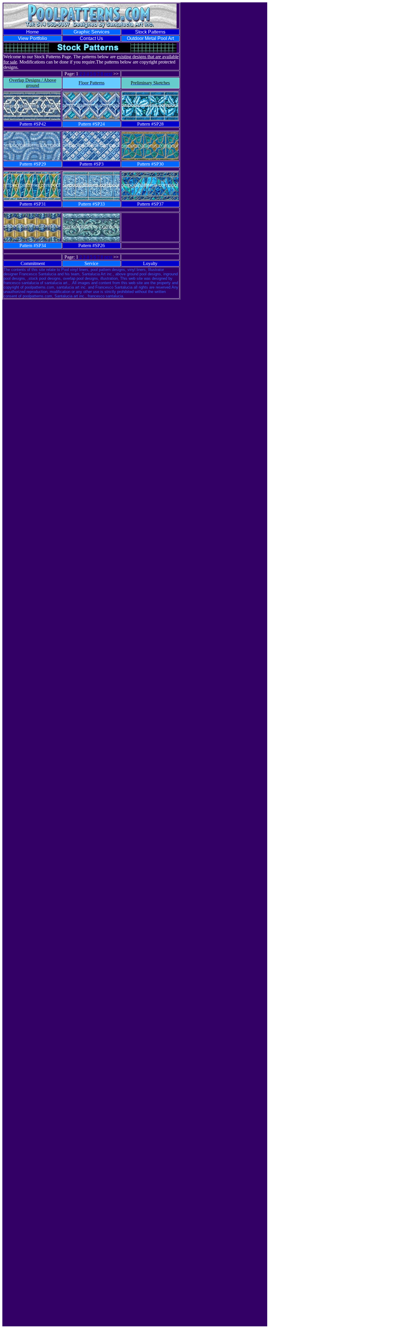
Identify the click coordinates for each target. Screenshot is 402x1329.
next (108, 73)
